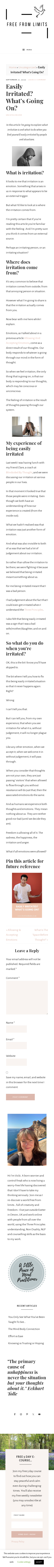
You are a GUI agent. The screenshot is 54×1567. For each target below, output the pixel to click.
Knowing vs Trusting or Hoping (26, 1343)
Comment (13, 977)
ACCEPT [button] (39, 1562)
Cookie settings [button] (24, 1562)
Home (12, 67)
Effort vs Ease (15, 1336)
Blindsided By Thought (19, 472)
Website (10, 1055)
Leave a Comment (37, 80)
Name (10, 1022)
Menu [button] (29, 50)
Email (10, 1039)
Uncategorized (27, 67)
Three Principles (33, 609)
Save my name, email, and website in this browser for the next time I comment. (25, 1082)
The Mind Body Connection (24, 1328)
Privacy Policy (17, 1541)
